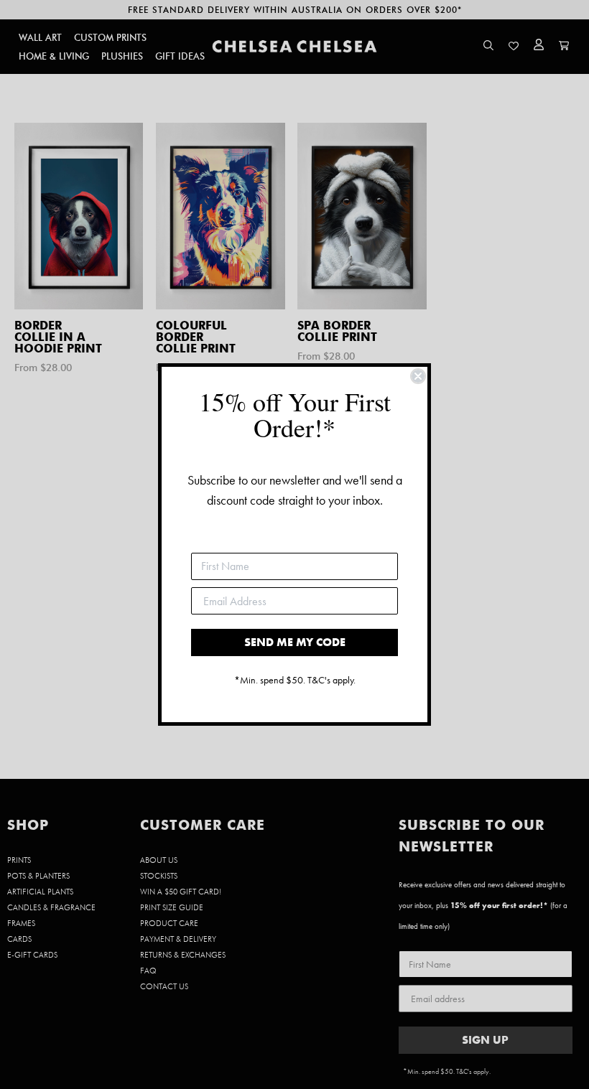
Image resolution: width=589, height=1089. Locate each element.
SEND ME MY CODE (294, 642)
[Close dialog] (418, 376)
